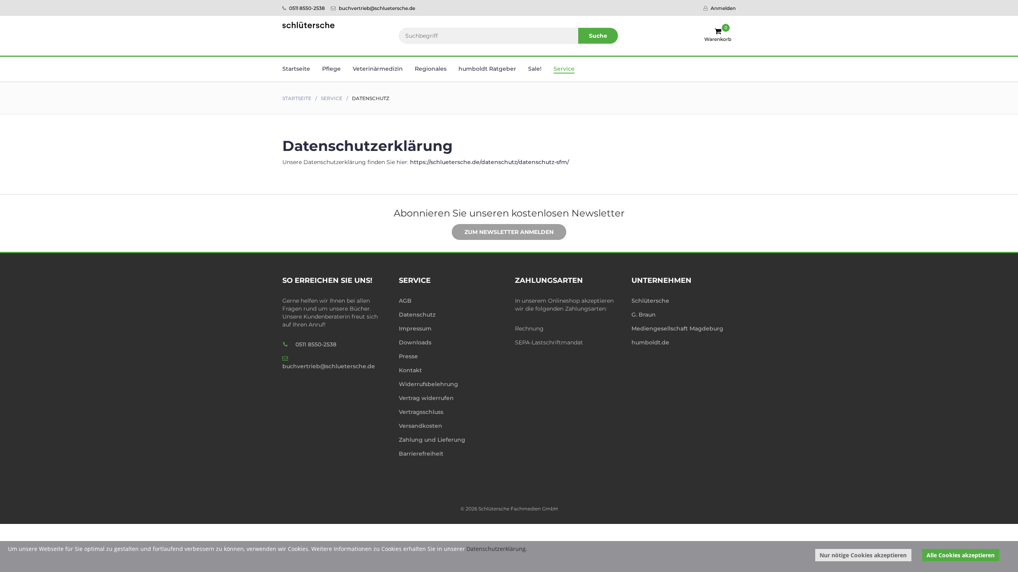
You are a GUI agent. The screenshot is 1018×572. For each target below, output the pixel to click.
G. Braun (643, 314)
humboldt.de (650, 342)
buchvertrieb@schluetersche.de (376, 8)
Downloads (415, 342)
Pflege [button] (331, 68)
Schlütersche (650, 300)
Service (331, 98)
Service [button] (564, 68)
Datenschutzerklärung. (496, 549)
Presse (408, 356)
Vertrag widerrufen (426, 398)
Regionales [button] (431, 68)
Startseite (296, 68)
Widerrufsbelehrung (428, 384)
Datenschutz (417, 314)
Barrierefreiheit (421, 453)
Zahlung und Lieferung (432, 439)
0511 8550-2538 (306, 8)
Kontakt (410, 370)
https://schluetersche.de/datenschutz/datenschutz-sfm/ (489, 162)
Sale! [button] (535, 68)
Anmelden (722, 8)
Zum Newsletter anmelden (509, 232)
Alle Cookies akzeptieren (961, 555)
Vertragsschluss (421, 411)
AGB (405, 300)
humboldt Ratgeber (487, 68)
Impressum (415, 328)
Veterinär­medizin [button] (378, 68)
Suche (598, 35)
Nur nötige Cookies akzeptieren (863, 555)
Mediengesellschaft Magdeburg (677, 328)
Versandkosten (420, 425)
